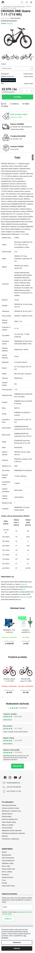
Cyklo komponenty (8, 858)
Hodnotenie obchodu (17, 703)
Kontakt (4, 883)
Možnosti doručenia (8, 80)
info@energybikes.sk (13, 783)
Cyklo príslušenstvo (8, 860)
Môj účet (5, 836)
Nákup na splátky (7, 825)
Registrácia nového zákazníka (12, 830)
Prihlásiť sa (8, 919)
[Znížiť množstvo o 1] (22, 90)
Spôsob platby (6, 816)
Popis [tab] (17, 157)
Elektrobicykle (6, 855)
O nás (4, 880)
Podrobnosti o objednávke (10, 839)
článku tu (23, 584)
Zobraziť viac (17, 766)
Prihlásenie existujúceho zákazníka (13, 833)
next (33, 671)
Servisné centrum (7, 877)
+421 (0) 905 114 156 (14, 791)
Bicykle (4, 852)
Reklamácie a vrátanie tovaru (11, 811)
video (27, 597)
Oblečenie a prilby (8, 863)
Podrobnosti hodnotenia (9, 21)
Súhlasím (17, 948)
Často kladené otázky (9, 822)
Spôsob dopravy (7, 814)
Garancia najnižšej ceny (10, 819)
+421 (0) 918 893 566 (14, 787)
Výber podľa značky (8, 886)
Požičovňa (5, 874)
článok (21, 597)
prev (1, 671)
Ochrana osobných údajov (10, 808)
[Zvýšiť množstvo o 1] (31, 90)
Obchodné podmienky (9, 805)
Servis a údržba (7, 872)
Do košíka (17, 97)
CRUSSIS (10, 23)
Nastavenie (17, 942)
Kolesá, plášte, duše (8, 869)
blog (23, 589)
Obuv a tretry (6, 866)
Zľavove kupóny (7, 828)
